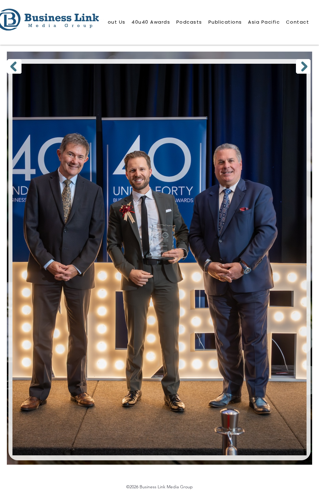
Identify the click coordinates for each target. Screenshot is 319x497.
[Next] (303, 66)
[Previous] (14, 66)
